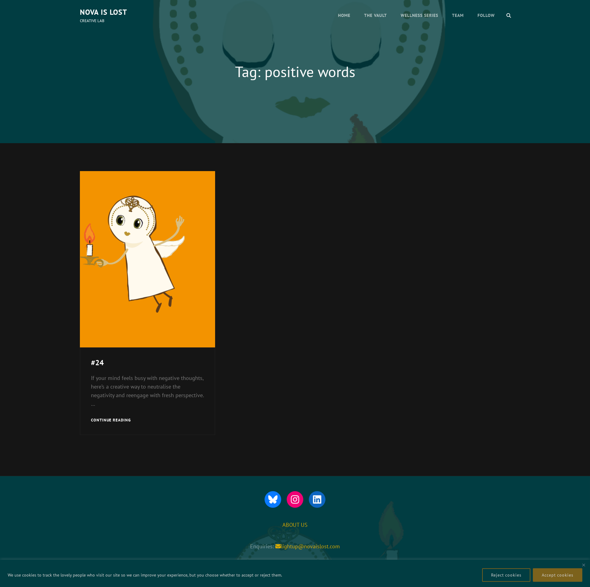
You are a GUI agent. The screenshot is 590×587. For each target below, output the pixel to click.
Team (458, 15)
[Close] (583, 565)
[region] (295, 573)
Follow (486, 15)
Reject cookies (506, 575)
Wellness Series (419, 15)
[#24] (147, 259)
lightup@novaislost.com (310, 546)
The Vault (375, 15)
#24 (97, 362)
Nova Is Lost (103, 12)
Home (344, 15)
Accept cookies (557, 575)
